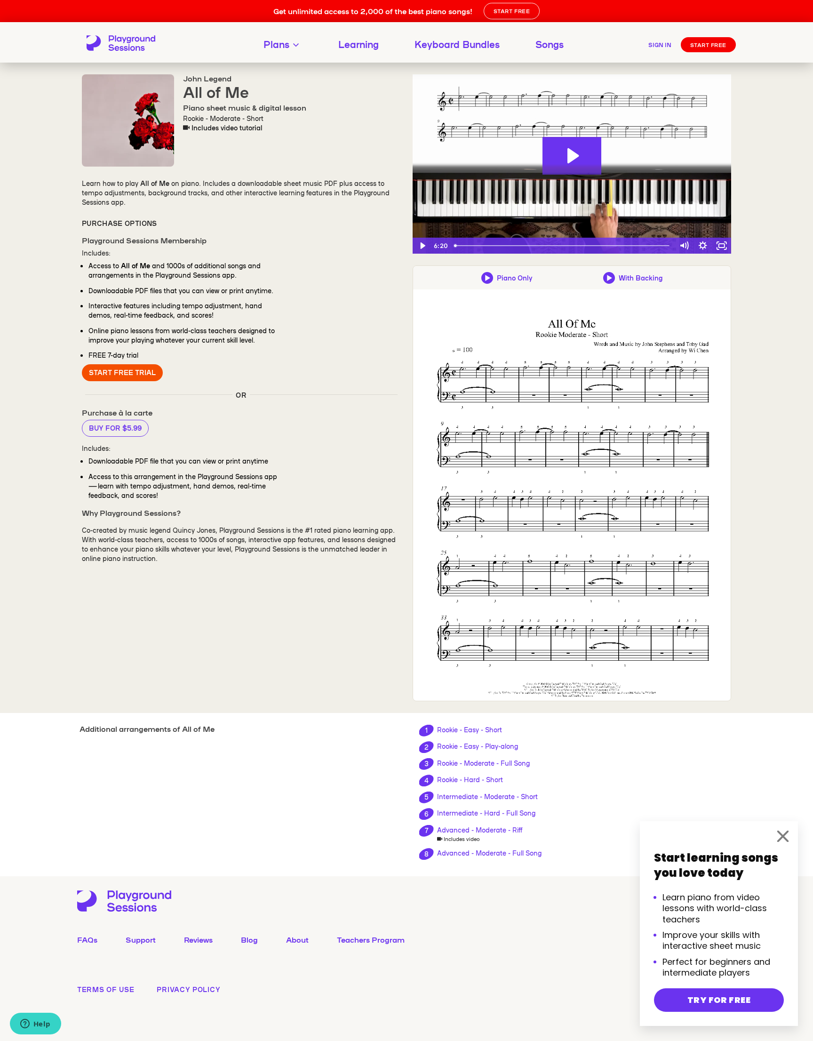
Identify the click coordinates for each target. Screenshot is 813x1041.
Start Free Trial (122, 372)
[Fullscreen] (721, 246)
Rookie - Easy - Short (469, 729)
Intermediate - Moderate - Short (487, 796)
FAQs (87, 939)
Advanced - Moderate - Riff (479, 829)
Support (141, 939)
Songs (549, 43)
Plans (276, 43)
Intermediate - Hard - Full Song (486, 812)
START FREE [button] (512, 11)
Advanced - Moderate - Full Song (489, 852)
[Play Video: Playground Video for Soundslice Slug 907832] (571, 156)
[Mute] (684, 246)
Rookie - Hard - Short (470, 779)
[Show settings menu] (702, 246)
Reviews (198, 939)
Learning (358, 43)
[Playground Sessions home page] (121, 43)
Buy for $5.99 (115, 427)
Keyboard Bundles (457, 43)
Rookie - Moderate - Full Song (483, 763)
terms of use (105, 989)
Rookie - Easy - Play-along (477, 746)
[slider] (562, 246)
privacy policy (188, 989)
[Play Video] (422, 246)
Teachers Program (371, 939)
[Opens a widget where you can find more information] (35, 1024)
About (297, 939)
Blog (249, 939)
